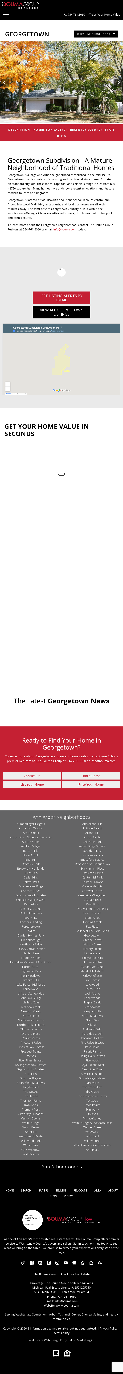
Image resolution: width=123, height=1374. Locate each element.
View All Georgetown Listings (61, 312)
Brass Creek (31, 855)
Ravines (31, 1056)
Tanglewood (31, 1087)
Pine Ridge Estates (92, 1042)
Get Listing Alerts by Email (61, 297)
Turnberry (92, 1109)
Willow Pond (92, 1141)
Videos (69, 1196)
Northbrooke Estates (31, 1025)
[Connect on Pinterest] (49, 1263)
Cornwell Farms (92, 891)
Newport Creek (31, 1011)
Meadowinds (92, 1007)
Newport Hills (92, 1011)
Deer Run (92, 904)
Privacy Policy (108, 1328)
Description (19, 129)
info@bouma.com (65, 229)
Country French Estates (31, 895)
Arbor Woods (31, 842)
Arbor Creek (31, 833)
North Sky (92, 1020)
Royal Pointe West (92, 1065)
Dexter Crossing (30, 909)
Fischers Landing (31, 922)
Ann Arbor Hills (92, 824)
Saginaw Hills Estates (30, 1069)
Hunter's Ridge (92, 962)
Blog (61, 136)
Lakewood (92, 984)
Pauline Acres (31, 1038)
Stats (110, 129)
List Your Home (32, 784)
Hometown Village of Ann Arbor (30, 962)
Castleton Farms (92, 873)
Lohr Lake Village (31, 998)
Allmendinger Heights (31, 824)
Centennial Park (92, 877)
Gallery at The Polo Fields (92, 931)
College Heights (92, 886)
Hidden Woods (31, 958)
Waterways (92, 1132)
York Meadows (30, 1150)
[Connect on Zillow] (91, 1263)
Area (97, 1190)
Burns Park (31, 873)
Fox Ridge (92, 926)
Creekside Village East (92, 895)
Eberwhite (30, 917)
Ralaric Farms (92, 1051)
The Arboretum (92, 1087)
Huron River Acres (92, 967)
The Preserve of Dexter (92, 1096)
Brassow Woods (92, 855)
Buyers (43, 1190)
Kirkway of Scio (92, 975)
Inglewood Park (31, 971)
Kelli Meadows (30, 975)
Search (26, 1190)
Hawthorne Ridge (31, 944)
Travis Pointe (92, 1105)
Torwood (92, 1100)
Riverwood (92, 1060)
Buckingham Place (92, 868)
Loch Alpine (92, 993)
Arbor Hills (92, 833)
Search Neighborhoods (93, 34)
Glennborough (31, 940)
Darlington (31, 904)
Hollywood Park (92, 958)
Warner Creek (92, 1127)
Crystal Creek (92, 900)
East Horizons (92, 913)
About (113, 1190)
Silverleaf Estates (92, 1074)
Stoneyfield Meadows (31, 1083)
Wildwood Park (31, 1141)
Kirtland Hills (31, 980)
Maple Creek (92, 1002)
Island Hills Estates (92, 971)
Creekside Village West (30, 900)
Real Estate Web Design (44, 1340)
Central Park (31, 882)
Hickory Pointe (92, 949)
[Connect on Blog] (23, 1263)
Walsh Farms (30, 1127)
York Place (92, 1150)
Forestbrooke (31, 926)
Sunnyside (92, 1083)
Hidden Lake (31, 953)
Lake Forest (92, 980)
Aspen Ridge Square (92, 846)
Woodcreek (30, 1145)
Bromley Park (31, 864)
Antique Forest (92, 828)
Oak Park (92, 1025)
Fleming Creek (92, 922)
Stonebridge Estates (92, 1078)
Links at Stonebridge (31, 993)
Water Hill (31, 1132)
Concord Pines (30, 891)
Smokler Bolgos (30, 1078)
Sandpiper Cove (92, 1069)
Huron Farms (30, 967)
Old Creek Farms (31, 1029)
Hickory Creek (92, 944)
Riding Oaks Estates (92, 1056)
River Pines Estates (31, 1060)
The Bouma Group (49, 761)
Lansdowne (30, 989)
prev (5, 83)
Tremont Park (31, 1109)
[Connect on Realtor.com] (83, 1263)
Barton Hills (30, 851)
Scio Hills (31, 1074)
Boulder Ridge (92, 851)
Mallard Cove (30, 1002)
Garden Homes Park (30, 935)
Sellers (61, 1190)
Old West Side (92, 1029)
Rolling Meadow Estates (30, 1065)
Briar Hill (30, 859)
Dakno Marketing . (81, 1340)
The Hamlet (30, 1096)
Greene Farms (92, 940)
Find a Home (91, 776)
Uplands (92, 1114)
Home (9, 1190)
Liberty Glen (92, 989)
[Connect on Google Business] (74, 1263)
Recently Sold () (86, 129)
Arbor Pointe (92, 837)
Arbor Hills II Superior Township (31, 837)
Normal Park (31, 1016)
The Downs (30, 1091)
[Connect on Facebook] (32, 1263)
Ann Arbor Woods (31, 828)
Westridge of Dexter (31, 1136)
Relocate (80, 1190)
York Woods (31, 1154)
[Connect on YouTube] (66, 1263)
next (118, 83)
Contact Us (32, 776)
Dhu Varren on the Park (92, 909)
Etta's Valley (92, 917)
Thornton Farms (30, 1100)
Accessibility (61, 1333)
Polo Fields (92, 1047)
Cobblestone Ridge (30, 886)
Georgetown (92, 935)
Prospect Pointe (30, 1051)
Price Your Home (91, 784)
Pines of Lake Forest (31, 1047)
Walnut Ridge (30, 1123)
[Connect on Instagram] (57, 1263)
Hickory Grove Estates (30, 949)
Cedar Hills (31, 877)
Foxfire (30, 931)
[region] (61, 82)
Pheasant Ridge (31, 1042)
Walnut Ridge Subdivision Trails (92, 1123)
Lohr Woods (92, 998)
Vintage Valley (92, 1118)
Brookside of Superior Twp (92, 864)
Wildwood (92, 1136)
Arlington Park (92, 842)
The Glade (92, 1091)
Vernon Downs (31, 1118)
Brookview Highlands (30, 868)
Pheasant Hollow (92, 1038)
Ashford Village (31, 846)
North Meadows (92, 1016)
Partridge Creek (92, 1033)
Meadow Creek (31, 1007)
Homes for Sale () (50, 129)
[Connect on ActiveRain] (100, 1263)
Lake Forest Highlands (30, 984)
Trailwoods (31, 1105)
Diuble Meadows (31, 913)
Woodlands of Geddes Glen (92, 1145)
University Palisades (31, 1114)
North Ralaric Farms (31, 1020)
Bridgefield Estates (92, 859)
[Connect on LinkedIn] (40, 1263)
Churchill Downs (92, 882)
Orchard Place (30, 1033)
